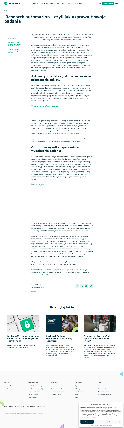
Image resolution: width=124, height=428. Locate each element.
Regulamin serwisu (19, 406)
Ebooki (76, 394)
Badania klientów (56, 386)
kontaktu (45, 275)
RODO (44, 406)
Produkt (6, 382)
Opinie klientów (102, 389)
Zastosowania (55, 382)
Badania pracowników (57, 389)
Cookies (39, 406)
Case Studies (78, 392)
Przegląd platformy (9, 386)
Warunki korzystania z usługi (41, 413)
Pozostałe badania (56, 394)
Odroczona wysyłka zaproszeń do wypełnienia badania (15, 51)
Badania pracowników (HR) (35, 389)
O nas (99, 382)
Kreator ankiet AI (32, 397)
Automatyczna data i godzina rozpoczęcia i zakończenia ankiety (14, 44)
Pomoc (76, 397)
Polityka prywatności (30, 406)
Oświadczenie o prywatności (105, 425)
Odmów (101, 422)
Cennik (6, 389)
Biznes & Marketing (33, 392)
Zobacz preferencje (114, 422)
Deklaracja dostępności (104, 394)
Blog (5, 10)
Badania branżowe (33, 394)
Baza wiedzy (78, 382)
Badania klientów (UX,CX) (35, 386)
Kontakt (100, 386)
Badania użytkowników (57, 392)
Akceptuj (87, 422)
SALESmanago (77, 58)
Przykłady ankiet (33, 382)
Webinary (77, 389)
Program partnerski (103, 392)
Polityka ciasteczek (94, 425)
